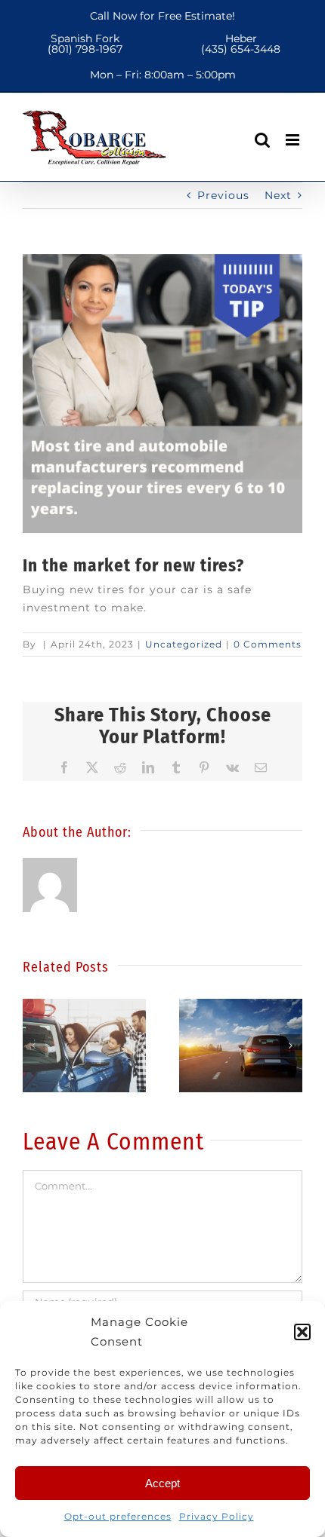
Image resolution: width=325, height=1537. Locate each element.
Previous (223, 195)
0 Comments (268, 644)
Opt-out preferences (118, 1516)
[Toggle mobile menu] (294, 140)
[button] (302, 1332)
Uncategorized (183, 644)
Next (278, 195)
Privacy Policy (216, 1516)
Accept (162, 1483)
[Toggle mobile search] (263, 140)
